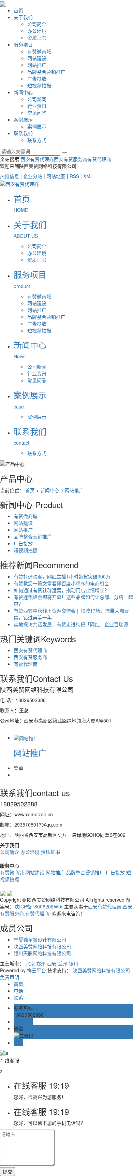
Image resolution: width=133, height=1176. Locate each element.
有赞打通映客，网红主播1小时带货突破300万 (62, 576)
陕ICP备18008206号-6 (38, 906)
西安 (52, 963)
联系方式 (36, 140)
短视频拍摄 (39, 85)
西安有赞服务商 (70, 159)
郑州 (41, 963)
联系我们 (23, 133)
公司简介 (36, 23)
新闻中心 (23, 92)
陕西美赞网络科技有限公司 (42, 946)
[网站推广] (26, 737)
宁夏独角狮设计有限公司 (40, 939)
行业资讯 (36, 105)
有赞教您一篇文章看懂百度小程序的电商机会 (61, 583)
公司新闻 (36, 99)
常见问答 (36, 112)
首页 (18, 10)
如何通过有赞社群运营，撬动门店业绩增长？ (61, 590)
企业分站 (32, 176)
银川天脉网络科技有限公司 (42, 953)
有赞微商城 (39, 51)
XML (88, 176)
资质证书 (36, 37)
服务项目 (23, 44)
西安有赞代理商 (37, 159)
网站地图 (55, 176)
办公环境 (36, 30)
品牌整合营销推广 (46, 71)
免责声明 (9, 977)
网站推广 (36, 64)
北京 (30, 963)
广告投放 (36, 78)
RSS (74, 176)
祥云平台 (36, 970)
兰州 (63, 963)
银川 (73, 963)
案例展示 (23, 119)
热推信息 (9, 176)
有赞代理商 (99, 159)
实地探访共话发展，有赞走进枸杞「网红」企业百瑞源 (71, 624)
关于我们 (23, 17)
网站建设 (36, 58)
